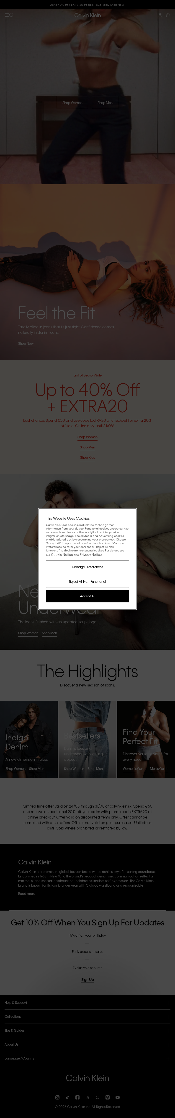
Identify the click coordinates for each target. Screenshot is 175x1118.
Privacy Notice (91, 554)
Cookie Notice (62, 554)
